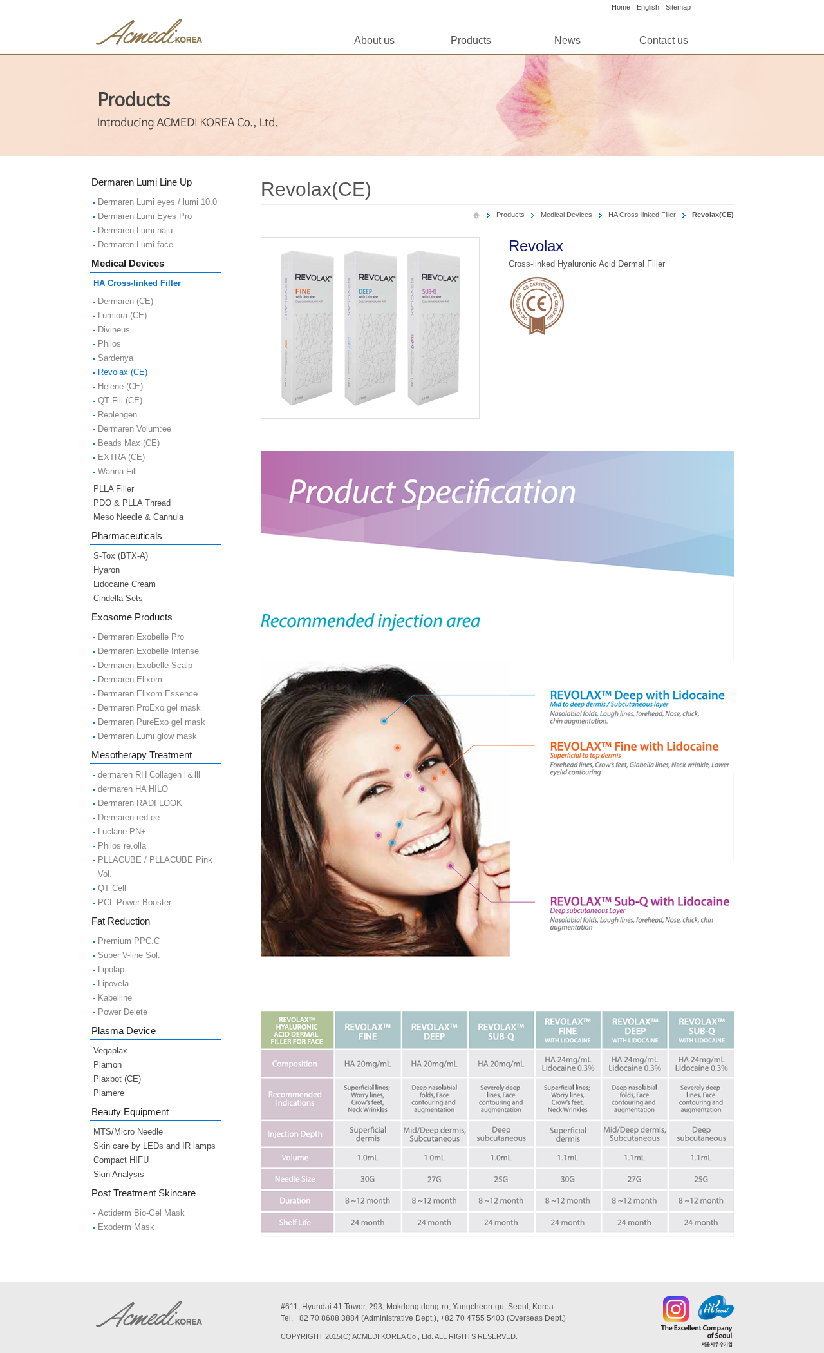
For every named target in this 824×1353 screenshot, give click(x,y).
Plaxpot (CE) (117, 1079)
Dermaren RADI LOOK (140, 803)
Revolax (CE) (122, 372)
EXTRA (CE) (121, 457)
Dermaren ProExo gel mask (149, 708)
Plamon (107, 1065)
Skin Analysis (118, 1174)
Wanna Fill (117, 471)
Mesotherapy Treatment (141, 754)
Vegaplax (110, 1050)
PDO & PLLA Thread (132, 503)
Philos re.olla (122, 845)
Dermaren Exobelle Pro (141, 637)
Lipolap (111, 969)
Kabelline (115, 998)
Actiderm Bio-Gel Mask (141, 1213)
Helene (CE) (120, 386)
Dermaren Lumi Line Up (141, 182)
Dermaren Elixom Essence (148, 693)
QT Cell (112, 888)
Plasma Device (123, 1030)
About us (374, 40)
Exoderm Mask (126, 1227)
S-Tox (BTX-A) (120, 556)
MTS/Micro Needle (128, 1132)
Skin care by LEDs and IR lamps (154, 1146)
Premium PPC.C (129, 941)
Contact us (663, 40)
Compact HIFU (121, 1160)
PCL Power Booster (134, 902)
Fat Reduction (120, 921)
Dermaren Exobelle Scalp (145, 665)
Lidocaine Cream (124, 584)
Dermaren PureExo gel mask (151, 722)
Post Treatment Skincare (143, 1192)
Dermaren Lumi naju (135, 230)
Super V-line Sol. (129, 955)
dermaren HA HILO (133, 789)
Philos (109, 344)
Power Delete (122, 1012)
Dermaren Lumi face (135, 244)
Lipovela (113, 983)
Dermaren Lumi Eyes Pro (145, 216)
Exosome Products (132, 616)
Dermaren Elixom (130, 679)
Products (471, 40)
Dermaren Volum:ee (134, 429)
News (567, 40)
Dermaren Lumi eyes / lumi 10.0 (157, 202)
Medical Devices (127, 263)
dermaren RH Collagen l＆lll (149, 775)
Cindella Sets (118, 598)
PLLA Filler (113, 489)
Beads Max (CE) (129, 443)
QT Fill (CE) (120, 400)
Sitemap (678, 7)
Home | (623, 7)
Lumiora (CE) (122, 315)
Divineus (114, 329)
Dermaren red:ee (129, 817)
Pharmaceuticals (126, 535)
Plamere (108, 1093)
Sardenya (115, 358)
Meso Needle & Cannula (138, 517)
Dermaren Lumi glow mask (147, 736)
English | (650, 7)
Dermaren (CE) (125, 301)
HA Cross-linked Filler (137, 283)
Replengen (117, 414)
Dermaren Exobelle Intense (148, 651)
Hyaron (106, 570)
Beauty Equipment (130, 1111)
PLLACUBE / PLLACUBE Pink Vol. (155, 867)
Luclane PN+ (122, 831)
